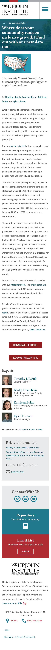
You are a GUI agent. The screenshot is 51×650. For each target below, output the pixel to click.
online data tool (18, 146)
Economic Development (31, 429)
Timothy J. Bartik (13, 97)
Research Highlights (17, 23)
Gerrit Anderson (37, 329)
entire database (38, 284)
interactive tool (17, 284)
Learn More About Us (12, 603)
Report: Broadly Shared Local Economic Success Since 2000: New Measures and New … (25, 455)
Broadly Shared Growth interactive (22, 447)
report (5, 312)
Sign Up (25, 551)
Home (4, 23)
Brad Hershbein (29, 97)
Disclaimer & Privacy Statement (19, 637)
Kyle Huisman (19, 101)
